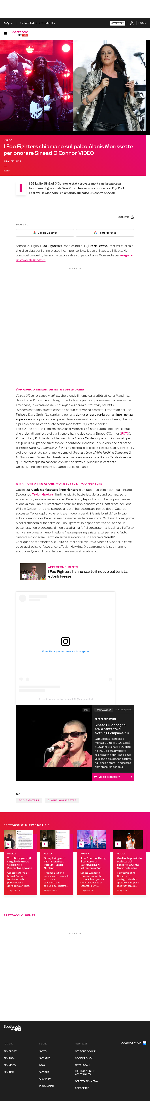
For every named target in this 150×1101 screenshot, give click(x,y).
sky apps (44, 1058)
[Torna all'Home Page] (19, 33)
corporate (82, 1088)
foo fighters (29, 800)
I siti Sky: (8, 1043)
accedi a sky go (131, 1042)
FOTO (125, 433)
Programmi (46, 1086)
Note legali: (81, 1043)
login (142, 23)
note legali (82, 1065)
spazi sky (45, 1079)
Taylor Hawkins (43, 494)
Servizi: (43, 1043)
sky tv (43, 1051)
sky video (10, 1065)
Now (42, 1065)
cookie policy (84, 1058)
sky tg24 (9, 1058)
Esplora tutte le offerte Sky (37, 23)
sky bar (44, 1072)
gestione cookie (85, 1051)
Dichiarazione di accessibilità (85, 1073)
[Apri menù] (5, 33)
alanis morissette (62, 800)
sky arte (9, 1072)
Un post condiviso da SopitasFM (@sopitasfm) (65, 699)
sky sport (10, 1051)
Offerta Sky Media (86, 1081)
